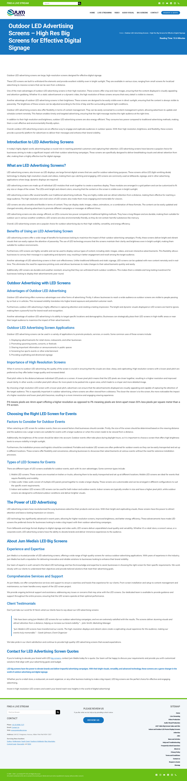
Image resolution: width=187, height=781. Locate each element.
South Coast (25, 741)
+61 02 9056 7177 (18, 725)
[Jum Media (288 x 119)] (16, 10)
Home (121, 33)
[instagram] (163, 3)
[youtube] (167, 3)
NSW (29, 744)
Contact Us (15, 727)
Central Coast (11, 744)
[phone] (179, 3)
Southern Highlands (37, 741)
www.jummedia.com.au (19, 730)
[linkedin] (171, 3)
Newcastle (20, 744)
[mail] (175, 3)
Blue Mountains (49, 741)
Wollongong (16, 741)
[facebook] (159, 3)
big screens (56, 658)
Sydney (9, 741)
